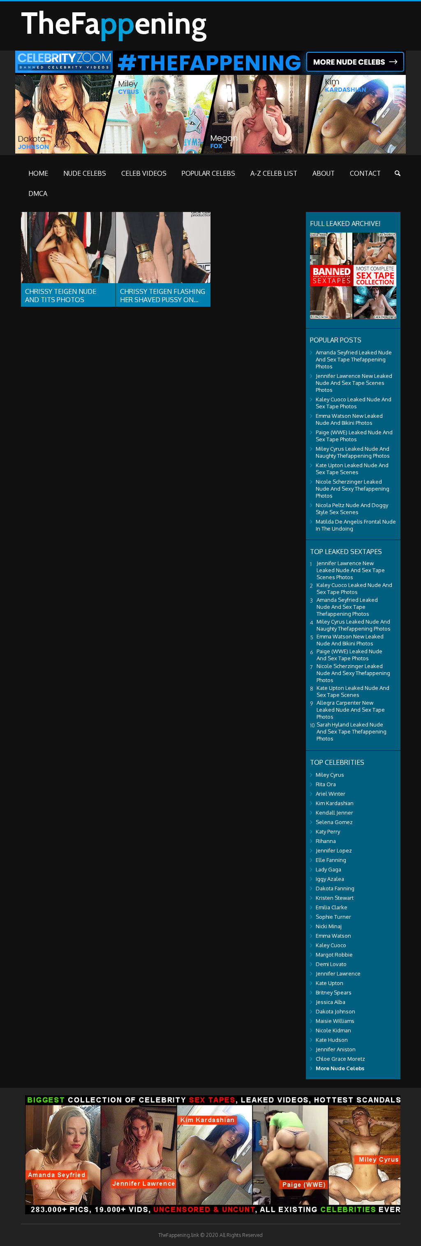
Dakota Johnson (335, 1011)
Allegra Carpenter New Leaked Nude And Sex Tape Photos (351, 709)
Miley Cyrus (330, 774)
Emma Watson (333, 935)
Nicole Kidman (333, 1030)
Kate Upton (329, 983)
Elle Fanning (331, 860)
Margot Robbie (334, 954)
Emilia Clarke (331, 907)
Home (38, 173)
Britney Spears (334, 992)
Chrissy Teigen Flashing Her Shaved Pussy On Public (162, 300)
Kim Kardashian (335, 803)
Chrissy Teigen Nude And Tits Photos (60, 295)
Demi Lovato (331, 964)
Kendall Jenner (334, 812)
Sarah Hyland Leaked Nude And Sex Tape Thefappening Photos (351, 731)
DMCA (37, 193)
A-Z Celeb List (273, 173)
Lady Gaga (328, 869)
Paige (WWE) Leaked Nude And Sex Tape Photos (354, 436)
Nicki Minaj (329, 926)
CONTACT (365, 173)
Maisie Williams (335, 1021)
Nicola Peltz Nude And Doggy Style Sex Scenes (352, 508)
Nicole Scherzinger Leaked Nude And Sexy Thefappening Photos (352, 488)
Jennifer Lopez (334, 850)
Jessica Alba (330, 1002)
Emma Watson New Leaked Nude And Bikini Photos (349, 419)
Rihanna (326, 841)
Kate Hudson (332, 1039)
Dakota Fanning (335, 888)
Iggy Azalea (330, 879)
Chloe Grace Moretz (340, 1058)
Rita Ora (326, 784)
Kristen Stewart (335, 897)
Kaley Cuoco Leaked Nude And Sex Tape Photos (353, 403)
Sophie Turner (333, 916)
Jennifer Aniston (336, 1049)
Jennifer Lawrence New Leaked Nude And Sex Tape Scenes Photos (354, 383)
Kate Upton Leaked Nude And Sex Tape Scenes (352, 468)
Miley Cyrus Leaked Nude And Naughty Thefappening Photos (353, 452)
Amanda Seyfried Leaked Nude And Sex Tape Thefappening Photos (354, 359)
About (323, 173)
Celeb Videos (144, 173)
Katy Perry (328, 831)
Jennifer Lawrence (338, 973)
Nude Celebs (84, 173)
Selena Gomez (334, 822)
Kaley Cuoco (331, 945)
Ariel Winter (330, 793)
